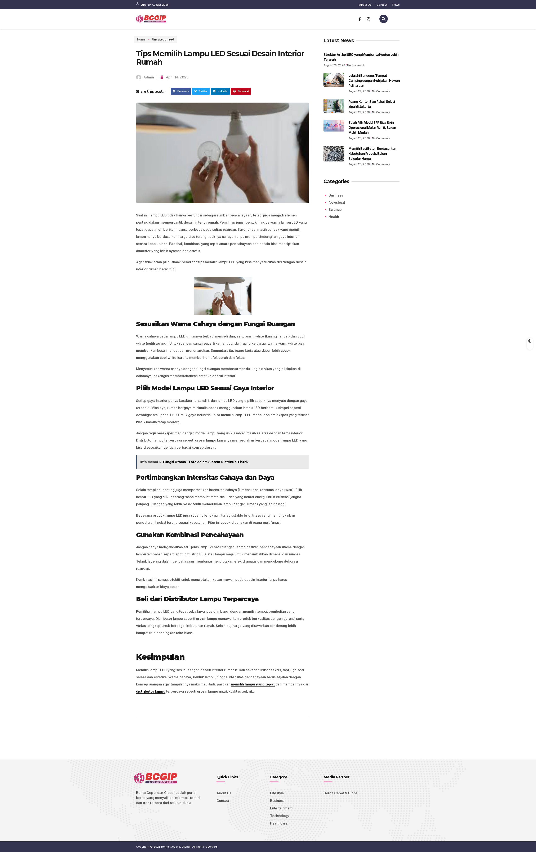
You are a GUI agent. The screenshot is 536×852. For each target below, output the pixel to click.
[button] (181, 91)
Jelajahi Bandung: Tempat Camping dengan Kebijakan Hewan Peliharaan (374, 80)
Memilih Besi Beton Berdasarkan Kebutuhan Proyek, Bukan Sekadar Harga (372, 153)
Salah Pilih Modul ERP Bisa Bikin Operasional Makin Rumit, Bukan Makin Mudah (372, 127)
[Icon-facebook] (359, 19)
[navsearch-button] (383, 19)
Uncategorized (163, 39)
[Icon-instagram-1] (368, 19)
